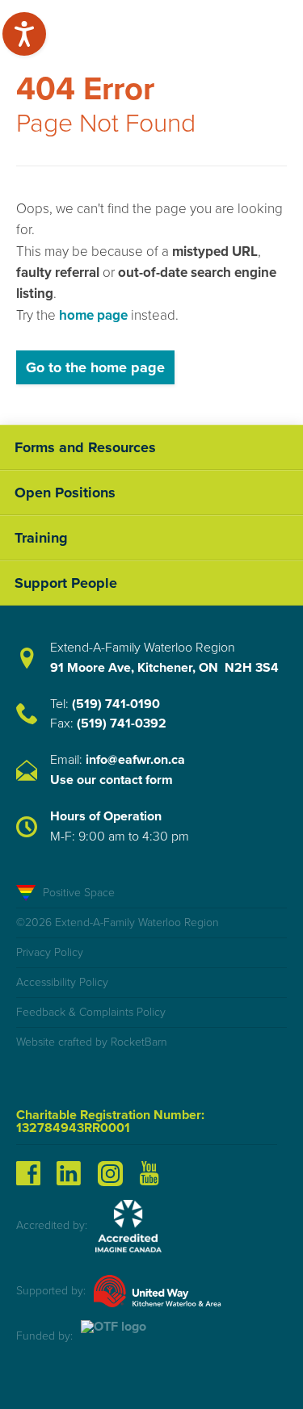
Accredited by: (51, 1225)
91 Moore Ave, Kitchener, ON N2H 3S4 (164, 668)
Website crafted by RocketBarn (91, 1042)
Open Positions (65, 492)
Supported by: (51, 1291)
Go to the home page (95, 367)
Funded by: (44, 1336)
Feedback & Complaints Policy (91, 1012)
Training (41, 538)
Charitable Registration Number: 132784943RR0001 (110, 1121)
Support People (66, 583)
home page (93, 315)
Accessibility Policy (62, 982)
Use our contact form (111, 780)
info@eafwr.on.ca (135, 760)
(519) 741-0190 (116, 704)
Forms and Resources (85, 447)
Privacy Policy (49, 952)
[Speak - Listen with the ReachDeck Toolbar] (24, 34)
